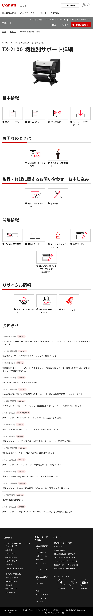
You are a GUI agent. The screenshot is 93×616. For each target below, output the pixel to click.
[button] (9, 13)
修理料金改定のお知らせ (13, 499)
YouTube (84, 588)
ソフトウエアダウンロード (66, 561)
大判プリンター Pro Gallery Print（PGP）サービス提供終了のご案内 (32, 417)
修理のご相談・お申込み (65, 554)
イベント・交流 (42, 594)
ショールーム (41, 598)
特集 (37, 591)
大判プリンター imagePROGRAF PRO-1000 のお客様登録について (31, 476)
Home (4, 32)
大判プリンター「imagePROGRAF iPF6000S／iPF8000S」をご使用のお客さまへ (37, 511)
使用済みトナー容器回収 (65, 568)
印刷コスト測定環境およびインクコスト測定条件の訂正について (30, 429)
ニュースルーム (11, 554)
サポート (13, 32)
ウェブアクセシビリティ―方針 (55, 613)
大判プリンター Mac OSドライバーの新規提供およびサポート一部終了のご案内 (37, 441)
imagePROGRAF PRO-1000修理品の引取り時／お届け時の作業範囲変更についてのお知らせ (42, 394)
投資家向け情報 (11, 557)
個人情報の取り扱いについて (75, 610)
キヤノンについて (12, 578)
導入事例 (39, 560)
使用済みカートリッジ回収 (66, 565)
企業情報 (8, 550)
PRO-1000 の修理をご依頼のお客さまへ (19, 382)
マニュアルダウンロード (65, 557)
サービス (39, 587)
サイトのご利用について (55, 610)
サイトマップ (40, 610)
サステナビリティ (12, 561)
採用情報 (8, 564)
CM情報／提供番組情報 (14, 568)
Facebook (61, 588)
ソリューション (42, 552)
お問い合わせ (60, 550)
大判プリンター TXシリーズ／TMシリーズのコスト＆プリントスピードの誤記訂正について (42, 405)
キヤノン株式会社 (13, 574)
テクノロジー (10, 592)
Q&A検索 (58, 546)
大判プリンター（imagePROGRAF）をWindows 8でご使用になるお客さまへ (35, 488)
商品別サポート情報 (63, 543)
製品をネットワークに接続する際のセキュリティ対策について (29, 356)
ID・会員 (39, 602)
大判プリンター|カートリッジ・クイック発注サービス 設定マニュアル (33, 464)
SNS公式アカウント (61, 576)
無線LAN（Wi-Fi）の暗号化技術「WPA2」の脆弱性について (28, 452)
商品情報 (39, 583)
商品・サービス (42, 556)
